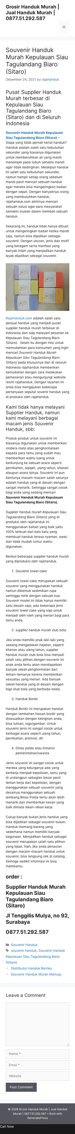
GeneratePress (37, 1118)
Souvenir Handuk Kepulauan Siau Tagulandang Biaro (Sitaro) (35, 956)
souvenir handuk (24, 951)
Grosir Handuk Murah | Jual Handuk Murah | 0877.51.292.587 (32, 12)
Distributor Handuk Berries (31, 968)
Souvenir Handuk (24, 945)
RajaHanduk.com (19, 318)
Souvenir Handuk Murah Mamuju (36, 974)
